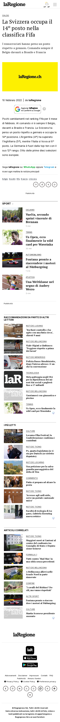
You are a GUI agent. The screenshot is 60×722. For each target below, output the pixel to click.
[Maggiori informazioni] (44, 109)
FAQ (51, 676)
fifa (18, 179)
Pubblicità (21, 678)
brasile (12, 179)
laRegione (35, 100)
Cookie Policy (29, 682)
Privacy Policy (12, 682)
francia (24, 179)
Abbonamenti (10, 676)
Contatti (44, 676)
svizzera (33, 179)
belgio (5, 179)
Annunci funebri (34, 678)
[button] (5, 688)
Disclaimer (22, 676)
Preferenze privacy (47, 682)
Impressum (34, 676)
